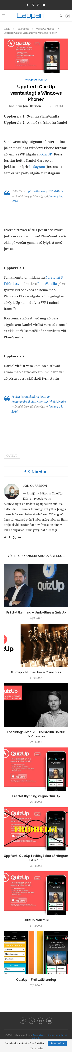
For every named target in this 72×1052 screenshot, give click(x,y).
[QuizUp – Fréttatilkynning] (36, 952)
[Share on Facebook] (25, 471)
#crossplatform (30, 396)
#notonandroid (21, 401)
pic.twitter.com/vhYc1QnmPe (48, 401)
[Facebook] (27, 4)
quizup (11, 455)
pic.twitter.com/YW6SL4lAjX (45, 191)
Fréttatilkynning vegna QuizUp (36, 796)
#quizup (45, 396)
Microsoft (23, 28)
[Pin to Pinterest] (33, 471)
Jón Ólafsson (32, 106)
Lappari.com (39, 1035)
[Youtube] (44, 4)
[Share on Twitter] (28, 471)
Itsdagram (37, 166)
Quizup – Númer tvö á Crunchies (36, 672)
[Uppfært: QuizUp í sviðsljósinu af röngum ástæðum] (36, 828)
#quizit (16, 396)
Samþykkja (57, 1043)
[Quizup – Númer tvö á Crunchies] (36, 645)
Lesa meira (37, 1048)
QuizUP (46, 154)
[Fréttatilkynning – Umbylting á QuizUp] (36, 585)
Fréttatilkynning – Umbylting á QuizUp (36, 612)
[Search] (61, 15)
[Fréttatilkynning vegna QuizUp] (36, 769)
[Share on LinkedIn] (37, 471)
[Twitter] (32, 4)
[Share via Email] (45, 471)
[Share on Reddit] (40, 471)
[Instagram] (38, 4)
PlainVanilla (47, 283)
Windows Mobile (45, 28)
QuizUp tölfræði (36, 920)
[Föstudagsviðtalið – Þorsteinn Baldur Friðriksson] (36, 705)
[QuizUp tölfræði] (36, 893)
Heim (7, 28)
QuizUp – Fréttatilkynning (36, 980)
